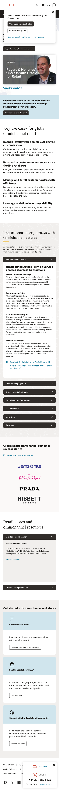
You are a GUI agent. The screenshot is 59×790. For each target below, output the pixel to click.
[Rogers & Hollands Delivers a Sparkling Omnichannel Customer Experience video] (29, 69)
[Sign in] (48, 5)
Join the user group (18, 744)
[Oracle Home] (11, 5)
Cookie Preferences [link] (10, 769)
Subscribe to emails (10, 773)
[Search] (37, 5)
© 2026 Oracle (8, 765)
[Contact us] (54, 5)
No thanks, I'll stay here (17, 31)
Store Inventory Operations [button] (18, 400)
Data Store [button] (10, 417)
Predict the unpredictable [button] (17, 587)
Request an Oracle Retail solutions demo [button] (19, 49)
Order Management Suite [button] (17, 392)
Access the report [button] (13, 559)
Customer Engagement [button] (16, 383)
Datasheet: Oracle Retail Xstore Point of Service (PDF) (31, 362)
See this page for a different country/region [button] (26, 37)
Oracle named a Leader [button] (16, 537)
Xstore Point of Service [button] (16, 259)
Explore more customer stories (18, 455)
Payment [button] (10, 425)
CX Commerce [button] (12, 408)
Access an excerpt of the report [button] (16, 113)
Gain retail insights (17, 695)
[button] (5, 5)
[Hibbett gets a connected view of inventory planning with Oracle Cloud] (29, 500)
